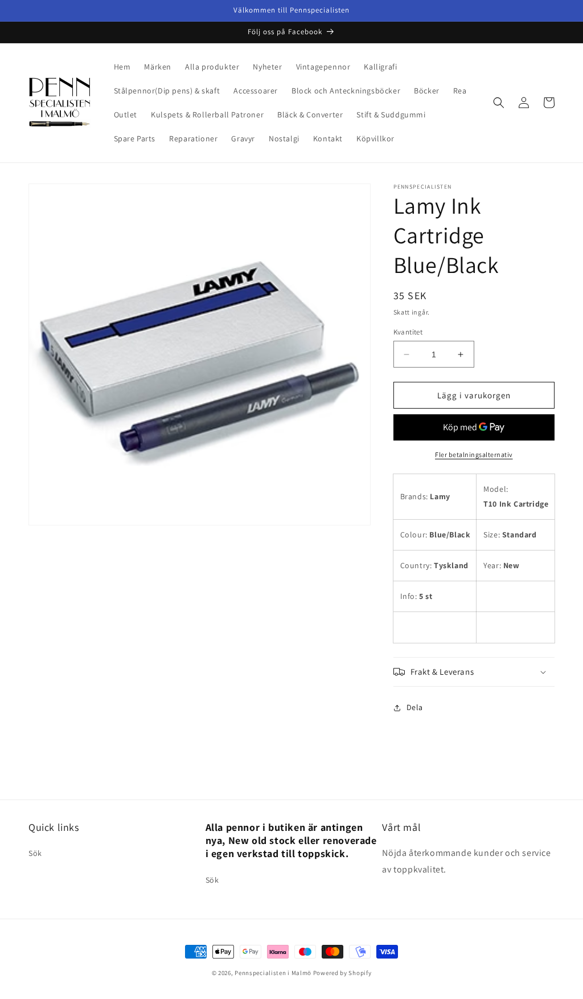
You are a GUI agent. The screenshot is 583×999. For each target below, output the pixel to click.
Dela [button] (415, 707)
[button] (498, 102)
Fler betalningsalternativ (474, 454)
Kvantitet (408, 332)
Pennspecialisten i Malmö (273, 973)
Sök (35, 853)
